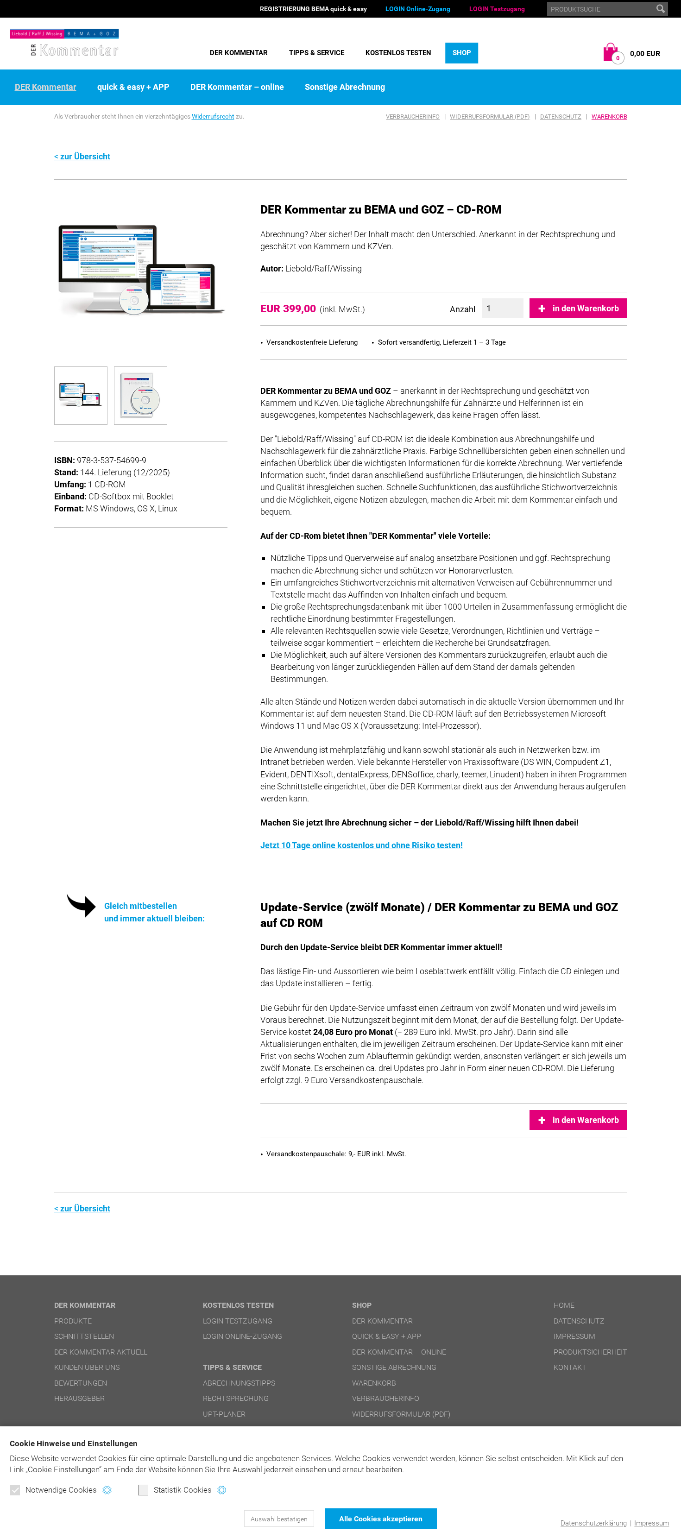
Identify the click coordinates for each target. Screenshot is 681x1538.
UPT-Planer (224, 1414)
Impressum (651, 1523)
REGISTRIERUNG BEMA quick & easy (313, 9)
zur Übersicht (85, 156)
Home (564, 1305)
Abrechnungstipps (239, 1383)
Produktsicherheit (590, 1352)
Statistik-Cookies (183, 1489)
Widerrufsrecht (213, 116)
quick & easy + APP (133, 87)
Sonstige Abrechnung (345, 87)
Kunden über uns (87, 1367)
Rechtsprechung (236, 1398)
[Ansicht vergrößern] (80, 395)
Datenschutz (560, 116)
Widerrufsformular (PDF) (490, 116)
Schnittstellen (84, 1336)
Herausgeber (79, 1398)
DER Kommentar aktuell (100, 1352)
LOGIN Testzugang (497, 9)
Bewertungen (80, 1383)
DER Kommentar (239, 53)
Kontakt (570, 1367)
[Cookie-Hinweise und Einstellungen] (106, 1490)
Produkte (73, 1321)
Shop (462, 53)
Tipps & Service (316, 53)
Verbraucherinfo (413, 116)
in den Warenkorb (586, 308)
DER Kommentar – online (237, 87)
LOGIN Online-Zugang (417, 9)
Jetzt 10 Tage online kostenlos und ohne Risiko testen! (361, 845)
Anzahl (462, 309)
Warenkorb (609, 116)
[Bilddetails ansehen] (140, 272)
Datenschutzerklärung (594, 1523)
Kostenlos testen (398, 53)
